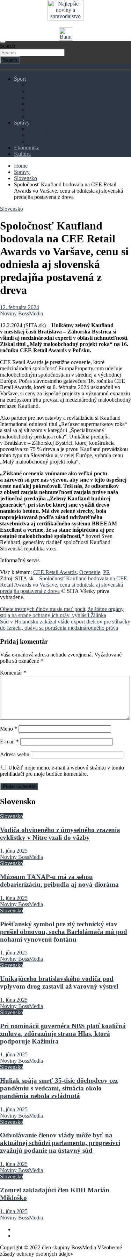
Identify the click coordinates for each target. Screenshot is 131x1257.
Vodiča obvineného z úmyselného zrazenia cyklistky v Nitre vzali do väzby (60, 833)
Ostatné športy (44, 116)
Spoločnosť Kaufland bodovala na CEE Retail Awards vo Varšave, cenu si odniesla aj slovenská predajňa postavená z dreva (63, 584)
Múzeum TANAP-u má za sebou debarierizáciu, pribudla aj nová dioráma (59, 880)
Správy (22, 123)
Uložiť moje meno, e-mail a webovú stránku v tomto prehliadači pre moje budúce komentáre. (62, 771)
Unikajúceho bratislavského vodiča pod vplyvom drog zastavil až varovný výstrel (59, 982)
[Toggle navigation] (3, 42)
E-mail (9, 741)
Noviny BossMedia (21, 313)
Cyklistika (39, 97)
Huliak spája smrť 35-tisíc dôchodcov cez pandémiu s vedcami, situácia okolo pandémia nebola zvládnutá (59, 1088)
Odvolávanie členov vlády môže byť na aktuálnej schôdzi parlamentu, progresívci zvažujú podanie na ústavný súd (60, 1142)
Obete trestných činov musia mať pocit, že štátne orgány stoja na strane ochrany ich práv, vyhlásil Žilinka (62, 612)
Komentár (13, 673)
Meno (8, 729)
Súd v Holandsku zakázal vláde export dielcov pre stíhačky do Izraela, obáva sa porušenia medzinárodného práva (65, 625)
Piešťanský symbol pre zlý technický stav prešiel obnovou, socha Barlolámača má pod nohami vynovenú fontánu (63, 931)
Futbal (35, 85)
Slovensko (39, 129)
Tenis (34, 110)
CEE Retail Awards (55, 572)
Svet (33, 135)
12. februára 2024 (19, 307)
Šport (20, 79)
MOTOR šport (44, 104)
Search (7, 46)
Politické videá (44, 141)
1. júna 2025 (14, 851)
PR (106, 572)
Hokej (35, 91)
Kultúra (22, 154)
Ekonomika (26, 148)
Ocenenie (89, 572)
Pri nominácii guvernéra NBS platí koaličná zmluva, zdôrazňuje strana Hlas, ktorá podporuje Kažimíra (63, 1033)
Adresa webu (14, 754)
